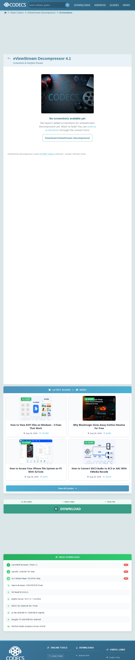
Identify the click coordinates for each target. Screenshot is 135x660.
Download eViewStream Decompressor (67, 138)
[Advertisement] (67, 34)
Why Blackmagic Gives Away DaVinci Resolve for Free (99, 426)
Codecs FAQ (114, 657)
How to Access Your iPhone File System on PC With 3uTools (36, 470)
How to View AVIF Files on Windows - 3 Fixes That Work (35, 426)
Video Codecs (48, 154)
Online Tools (59, 647)
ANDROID (100, 5)
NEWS (126, 5)
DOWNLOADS (82, 5)
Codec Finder (57, 656)
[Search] (67, 5)
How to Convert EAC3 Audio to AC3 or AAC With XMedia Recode (99, 470)
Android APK (84, 655)
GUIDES (114, 5)
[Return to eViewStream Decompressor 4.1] (10, 58)
